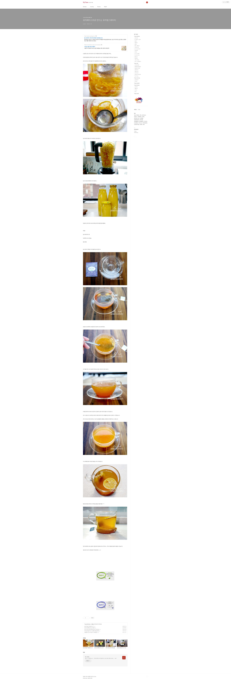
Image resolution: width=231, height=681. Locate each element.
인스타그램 (135, 137)
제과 (143, 124)
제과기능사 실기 (136, 118)
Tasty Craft (136, 93)
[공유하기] (86, 618)
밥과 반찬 (136, 38)
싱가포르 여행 (136, 124)
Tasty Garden (137, 83)
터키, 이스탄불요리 (138, 61)
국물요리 (136, 42)
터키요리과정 (137, 65)
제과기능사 (136, 69)
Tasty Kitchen (88, 624)
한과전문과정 (145, 122)
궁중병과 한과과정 (138, 66)
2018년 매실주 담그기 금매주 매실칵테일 (91, 630)
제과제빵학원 (136, 121)
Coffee (136, 90)
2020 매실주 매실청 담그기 (89, 626)
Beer (135, 91)
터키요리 (145, 121)
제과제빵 (141, 118)
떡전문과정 (139, 116)
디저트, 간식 (137, 47)
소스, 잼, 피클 (137, 53)
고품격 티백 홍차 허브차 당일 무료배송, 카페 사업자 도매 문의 (96, 48)
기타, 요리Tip (137, 59)
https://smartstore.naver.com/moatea (92, 44)
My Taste (87, 656)
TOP (147, 677)
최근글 (135, 109)
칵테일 (143, 116)
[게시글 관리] (88, 618)
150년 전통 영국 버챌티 (89, 46)
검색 (144, 2)
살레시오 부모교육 (138, 74)
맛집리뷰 (136, 86)
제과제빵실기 (141, 121)
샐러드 (136, 44)
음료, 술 (92, 624)
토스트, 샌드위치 (137, 48)
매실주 (105, 6)
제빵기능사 (136, 71)
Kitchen (84, 6)
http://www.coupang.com (89, 36)
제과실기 (135, 116)
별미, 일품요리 (137, 45)
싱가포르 (140, 124)
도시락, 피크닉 (137, 55)
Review (99, 6)
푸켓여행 (141, 119)
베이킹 (136, 52)
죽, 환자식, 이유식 (138, 39)
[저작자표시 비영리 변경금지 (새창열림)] (96, 617)
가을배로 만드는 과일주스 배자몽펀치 (91, 632)
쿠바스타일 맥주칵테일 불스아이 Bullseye (91, 629)
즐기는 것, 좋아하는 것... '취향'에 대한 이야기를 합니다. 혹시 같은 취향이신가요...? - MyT (101, 658)
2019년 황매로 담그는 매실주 (89, 627)
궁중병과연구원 (136, 119)
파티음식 (137, 115)
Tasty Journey (137, 78)
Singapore (136, 79)
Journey (92, 6)
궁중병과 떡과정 (137, 68)
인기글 (139, 109)
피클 (135, 115)
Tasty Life (136, 63)
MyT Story (136, 76)
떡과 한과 (136, 50)
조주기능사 (136, 72)
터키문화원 (136, 122)
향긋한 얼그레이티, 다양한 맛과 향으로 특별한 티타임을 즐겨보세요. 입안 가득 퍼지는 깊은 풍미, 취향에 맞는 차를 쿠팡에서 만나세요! (105, 40)
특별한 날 (136, 58)
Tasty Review (137, 85)
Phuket (136, 81)
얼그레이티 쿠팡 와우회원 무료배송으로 (93, 38)
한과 (140, 115)
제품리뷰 (136, 88)
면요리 (136, 41)
